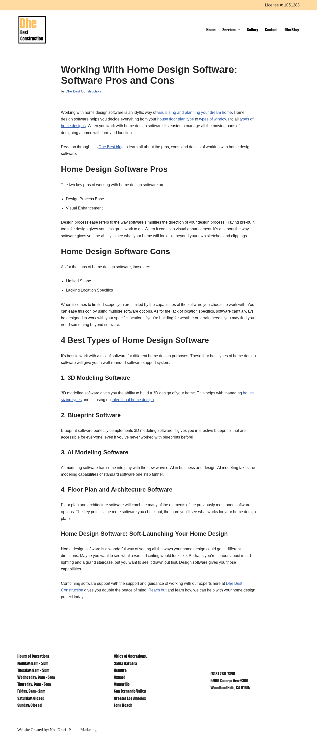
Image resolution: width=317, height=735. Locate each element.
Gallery (252, 29)
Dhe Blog (292, 29)
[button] (239, 30)
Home (210, 29)
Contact (271, 29)
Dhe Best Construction (83, 91)
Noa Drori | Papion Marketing (73, 730)
